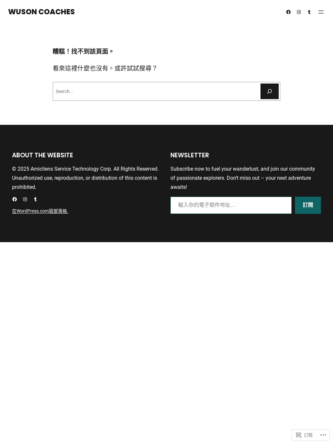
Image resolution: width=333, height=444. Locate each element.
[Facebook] (288, 12)
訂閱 (308, 205)
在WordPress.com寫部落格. (40, 211)
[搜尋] (269, 91)
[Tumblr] (309, 12)
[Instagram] (298, 12)
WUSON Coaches (41, 12)
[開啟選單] (321, 12)
